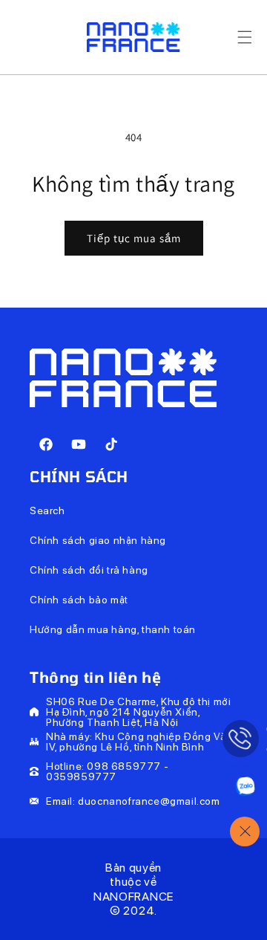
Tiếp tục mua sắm (134, 238)
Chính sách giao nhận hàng (98, 540)
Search (47, 510)
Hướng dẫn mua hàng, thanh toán (113, 629)
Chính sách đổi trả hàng (89, 570)
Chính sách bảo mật (79, 600)
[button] (244, 37)
